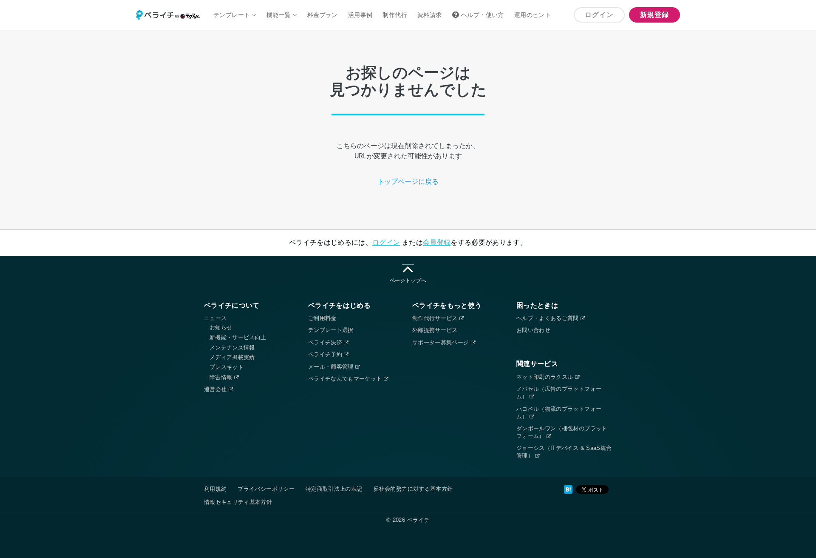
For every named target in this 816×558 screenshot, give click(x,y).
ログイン (599, 14)
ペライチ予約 (326, 354)
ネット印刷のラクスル (545, 377)
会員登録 (436, 242)
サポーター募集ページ (441, 342)
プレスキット (227, 367)
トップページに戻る (408, 181)
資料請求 (429, 14)
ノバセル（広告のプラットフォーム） (558, 393)
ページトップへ (408, 280)
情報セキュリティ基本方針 (238, 502)
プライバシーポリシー (266, 489)
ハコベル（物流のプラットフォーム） (558, 413)
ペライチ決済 (326, 342)
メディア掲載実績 (232, 357)
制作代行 (394, 14)
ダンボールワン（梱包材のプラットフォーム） (561, 432)
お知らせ (221, 327)
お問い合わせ (533, 330)
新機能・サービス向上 (238, 337)
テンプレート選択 (331, 330)
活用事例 (360, 14)
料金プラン (322, 14)
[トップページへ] (172, 15)
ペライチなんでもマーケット (346, 378)
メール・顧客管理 (331, 366)
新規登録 (654, 14)
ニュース (215, 318)
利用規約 (215, 489)
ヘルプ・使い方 (482, 14)
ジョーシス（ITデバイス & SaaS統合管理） (564, 452)
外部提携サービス (435, 330)
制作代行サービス (435, 318)
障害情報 (222, 377)
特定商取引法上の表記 (334, 489)
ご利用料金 (322, 318)
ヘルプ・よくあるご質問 (548, 318)
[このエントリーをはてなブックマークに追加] (568, 489)
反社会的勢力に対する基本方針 (413, 489)
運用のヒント (532, 14)
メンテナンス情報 (232, 347)
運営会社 (216, 389)
